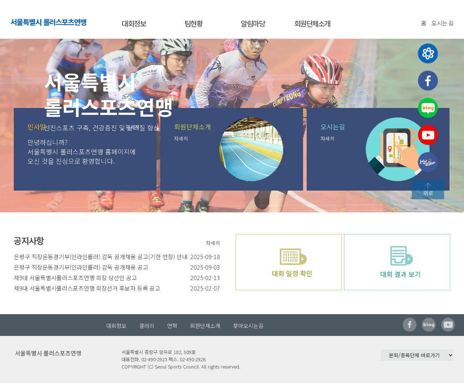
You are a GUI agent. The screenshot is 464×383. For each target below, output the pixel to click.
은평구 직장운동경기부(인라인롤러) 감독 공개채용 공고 (81, 267)
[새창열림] (428, 53)
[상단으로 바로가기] (428, 189)
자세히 (181, 138)
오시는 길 (442, 22)
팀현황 (194, 23)
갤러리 (146, 325)
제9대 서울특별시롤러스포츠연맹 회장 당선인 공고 (75, 277)
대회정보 (134, 23)
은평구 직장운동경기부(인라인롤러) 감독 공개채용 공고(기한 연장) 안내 (100, 256)
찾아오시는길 (248, 325)
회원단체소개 (312, 23)
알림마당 (253, 23)
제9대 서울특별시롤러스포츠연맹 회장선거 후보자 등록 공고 (87, 288)
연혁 (172, 325)
